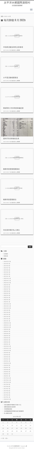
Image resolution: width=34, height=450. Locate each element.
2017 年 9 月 (7, 384)
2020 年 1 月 (7, 344)
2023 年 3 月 (7, 276)
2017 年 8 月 (7, 386)
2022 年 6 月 (7, 291)
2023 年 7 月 (7, 268)
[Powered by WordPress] (26, 445)
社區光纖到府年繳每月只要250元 (12, 405)
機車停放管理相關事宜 (11, 169)
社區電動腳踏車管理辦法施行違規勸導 (14, 411)
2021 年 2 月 (7, 318)
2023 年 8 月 (7, 265)
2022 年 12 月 (7, 278)
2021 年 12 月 (7, 304)
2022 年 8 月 (7, 287)
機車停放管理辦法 (9, 200)
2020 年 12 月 (7, 323)
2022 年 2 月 (7, 299)
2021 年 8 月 (7, 312)
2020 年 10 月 (7, 327)
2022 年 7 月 (7, 289)
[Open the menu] (31, 9)
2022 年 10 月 (7, 282)
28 (30, 431)
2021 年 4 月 (7, 316)
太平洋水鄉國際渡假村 (17, 2)
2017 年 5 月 (7, 393)
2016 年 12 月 (7, 399)
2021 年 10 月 (7, 308)
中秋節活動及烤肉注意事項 (13, 47)
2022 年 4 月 (7, 295)
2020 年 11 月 (7, 325)
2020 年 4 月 (7, 337)
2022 (5, 16)
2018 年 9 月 (7, 365)
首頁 (2, 16)
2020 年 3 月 (7, 340)
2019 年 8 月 (7, 354)
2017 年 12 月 (7, 378)
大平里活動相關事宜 (10, 78)
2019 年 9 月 (7, 352)
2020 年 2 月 (7, 342)
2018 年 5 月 (7, 371)
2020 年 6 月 (7, 333)
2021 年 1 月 (7, 321)
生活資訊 (6, 254)
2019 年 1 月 (7, 361)
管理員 (18, 50)
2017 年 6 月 (7, 390)
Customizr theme (21, 448)
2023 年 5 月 (7, 272)
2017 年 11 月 (7, 380)
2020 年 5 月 (7, 335)
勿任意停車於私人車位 (11, 230)
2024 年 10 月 (7, 261)
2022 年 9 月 (7, 285)
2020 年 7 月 (7, 331)
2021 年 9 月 (7, 310)
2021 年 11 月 (7, 306)
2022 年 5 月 (7, 293)
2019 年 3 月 (7, 359)
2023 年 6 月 (7, 270)
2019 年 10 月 (7, 350)
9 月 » (6, 438)
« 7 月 (2, 438)
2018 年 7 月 (7, 367)
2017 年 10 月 (7, 382)
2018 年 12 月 (7, 363)
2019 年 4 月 (7, 357)
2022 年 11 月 (7, 280)
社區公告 (13, 50)
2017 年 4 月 (7, 395)
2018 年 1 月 (7, 376)
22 (3, 431)
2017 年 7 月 (7, 388)
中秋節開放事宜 (8, 409)
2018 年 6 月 (7, 369)
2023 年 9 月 (7, 263)
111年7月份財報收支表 (11, 139)
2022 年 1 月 (7, 301)
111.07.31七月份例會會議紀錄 (13, 108)
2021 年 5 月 (7, 314)
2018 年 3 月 (7, 374)
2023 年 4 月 (7, 274)
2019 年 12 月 (7, 346)
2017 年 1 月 (7, 397)
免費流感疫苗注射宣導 (10, 407)
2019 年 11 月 (7, 348)
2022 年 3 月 (7, 297)
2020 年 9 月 (7, 329)
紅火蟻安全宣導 (8, 413)
